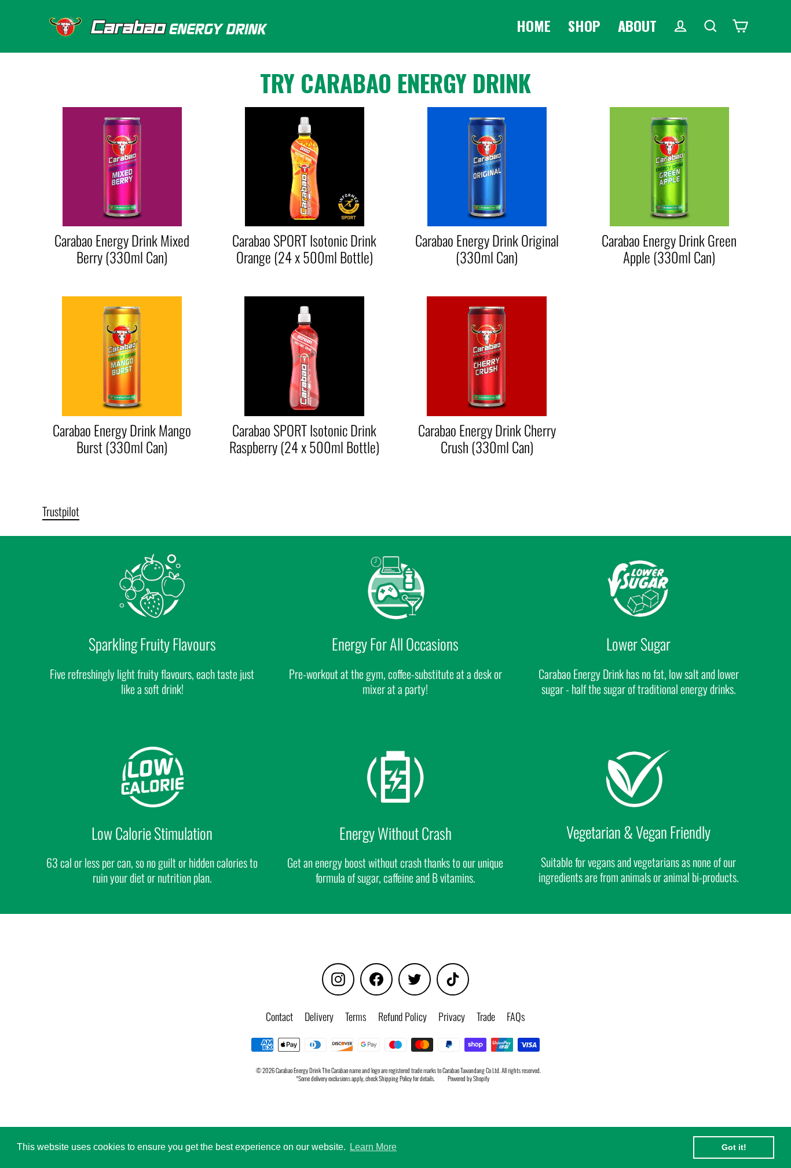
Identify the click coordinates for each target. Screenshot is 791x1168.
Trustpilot (60, 511)
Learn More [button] (373, 1147)
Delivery (319, 1016)
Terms (356, 1016)
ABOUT (637, 25)
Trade (486, 1016)
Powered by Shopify (468, 1078)
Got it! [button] (734, 1147)
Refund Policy (402, 1016)
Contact (279, 1016)
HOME (534, 25)
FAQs (516, 1016)
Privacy (451, 1016)
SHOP (584, 25)
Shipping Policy (395, 1078)
